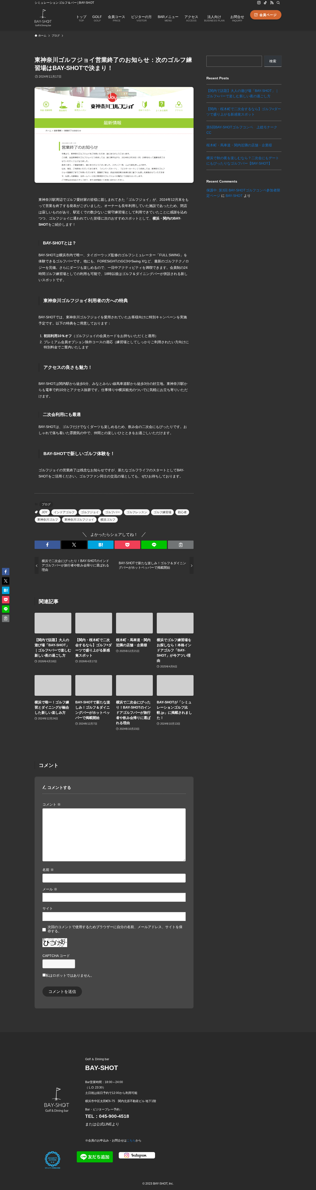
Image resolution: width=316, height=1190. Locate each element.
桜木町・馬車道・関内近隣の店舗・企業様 (239, 145)
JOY (44, 512)
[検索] (278, 2)
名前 (48, 870)
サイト (47, 908)
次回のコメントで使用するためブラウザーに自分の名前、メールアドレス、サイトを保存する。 (115, 929)
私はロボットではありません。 (70, 975)
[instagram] (259, 2)
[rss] (272, 2)
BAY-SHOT (234, 196)
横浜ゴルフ (107, 519)
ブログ (46, 504)
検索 (272, 61)
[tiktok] (265, 2)
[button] (47, 545)
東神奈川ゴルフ (47, 519)
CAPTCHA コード (56, 956)
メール (49, 889)
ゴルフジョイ (90, 512)
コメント (51, 804)
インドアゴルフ (64, 512)
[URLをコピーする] (181, 545)
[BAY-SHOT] (43, 18)
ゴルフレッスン (136, 512)
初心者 (182, 512)
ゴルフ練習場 (162, 512)
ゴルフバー (112, 512)
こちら (131, 1140)
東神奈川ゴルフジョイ (79, 519)
